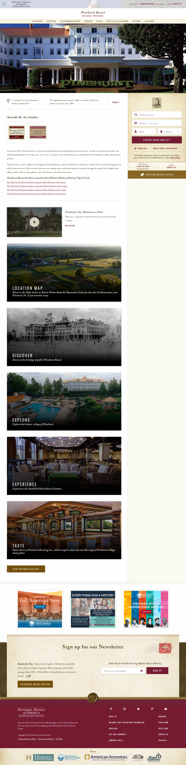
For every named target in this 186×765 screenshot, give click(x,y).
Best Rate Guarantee (117, 734)
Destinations (86, 16)
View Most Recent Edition (35, 684)
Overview (37, 21)
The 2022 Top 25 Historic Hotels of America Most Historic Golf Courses (36, 194)
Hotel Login (163, 728)
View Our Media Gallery (26, 569)
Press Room (163, 722)
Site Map (59, 739)
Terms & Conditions (46, 739)
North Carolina (98, 16)
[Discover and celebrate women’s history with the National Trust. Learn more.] (146, 609)
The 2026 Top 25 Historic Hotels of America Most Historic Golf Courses (36, 182)
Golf (99, 21)
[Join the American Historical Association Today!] (93, 609)
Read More (175, 158)
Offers (136, 21)
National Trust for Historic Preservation (126, 722)
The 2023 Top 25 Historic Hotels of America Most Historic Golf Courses (36, 190)
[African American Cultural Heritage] (40, 609)
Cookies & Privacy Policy (27, 739)
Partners (162, 716)
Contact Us (177, 4)
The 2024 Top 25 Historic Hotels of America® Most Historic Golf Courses (37, 186)
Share (115, 102)
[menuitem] (37, 21)
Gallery (149, 21)
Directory (113, 728)
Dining (88, 21)
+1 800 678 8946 (146, 4)
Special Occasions (117, 21)
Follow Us (162, 740)
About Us (113, 716)
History (51, 21)
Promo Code (142, 148)
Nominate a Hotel (116, 740)
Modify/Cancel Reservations (165, 148)
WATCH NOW (70, 225)
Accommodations (70, 21)
